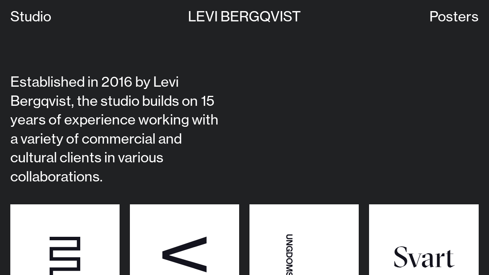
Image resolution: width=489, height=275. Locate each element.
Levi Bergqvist (244, 16)
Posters (454, 16)
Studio (30, 16)
